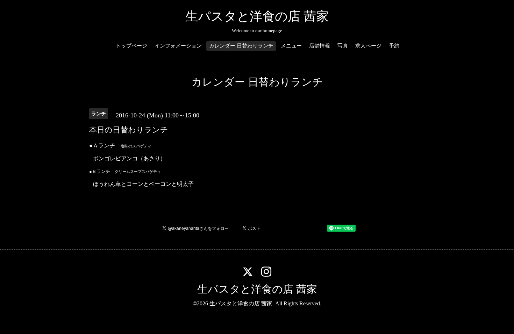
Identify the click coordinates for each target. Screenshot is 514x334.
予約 (394, 46)
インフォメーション (178, 46)
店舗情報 (319, 46)
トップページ (131, 46)
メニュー (291, 46)
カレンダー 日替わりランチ (241, 46)
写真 (342, 46)
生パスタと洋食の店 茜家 (257, 16)
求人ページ (368, 46)
